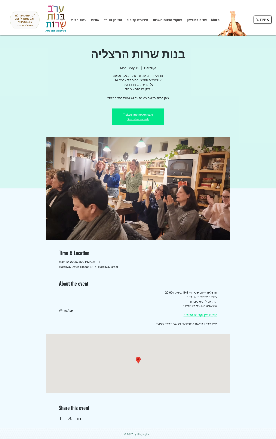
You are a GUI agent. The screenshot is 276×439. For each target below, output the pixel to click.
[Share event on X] (70, 418)
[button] (262, 19)
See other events (138, 119)
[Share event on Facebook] (61, 418)
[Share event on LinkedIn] (79, 418)
